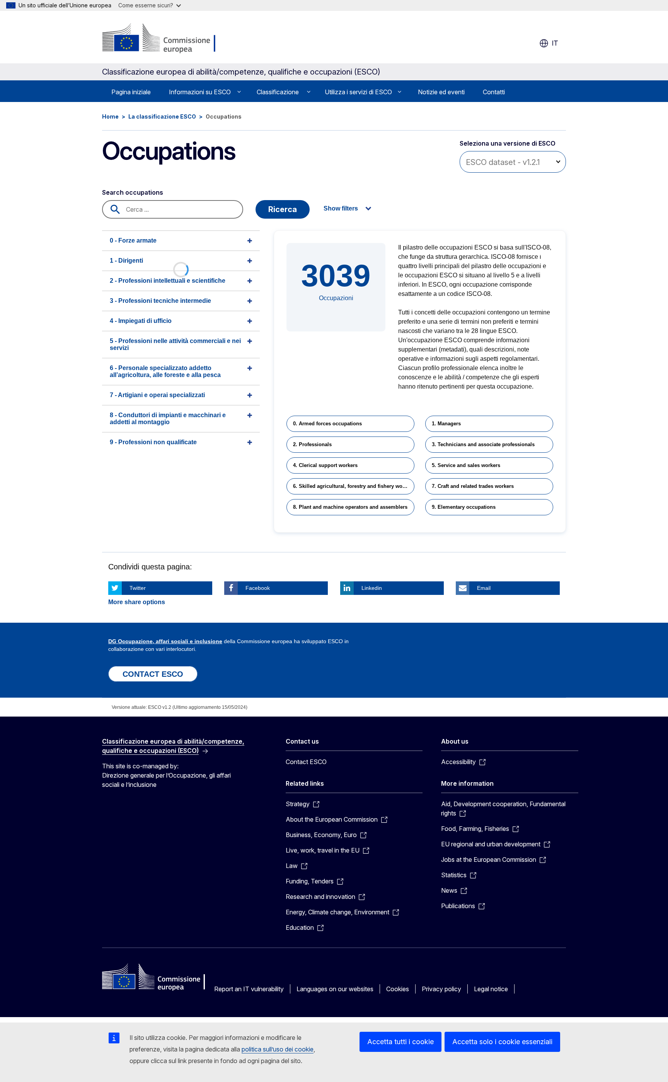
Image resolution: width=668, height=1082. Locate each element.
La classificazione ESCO (162, 116)
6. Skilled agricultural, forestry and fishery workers (353, 486)
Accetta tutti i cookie (400, 1042)
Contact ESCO (306, 762)
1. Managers (446, 423)
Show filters (341, 208)
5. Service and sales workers (466, 465)
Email (484, 588)
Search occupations (132, 192)
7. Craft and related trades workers (473, 486)
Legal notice (491, 989)
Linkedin (371, 588)
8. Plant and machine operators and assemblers (350, 507)
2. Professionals (312, 444)
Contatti (494, 92)
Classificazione (278, 92)
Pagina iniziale (131, 92)
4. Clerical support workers (325, 465)
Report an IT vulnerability (249, 989)
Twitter (138, 588)
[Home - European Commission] (163, 38)
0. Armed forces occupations (327, 423)
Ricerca (282, 209)
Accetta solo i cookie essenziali (502, 1042)
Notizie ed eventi (441, 92)
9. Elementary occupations (464, 507)
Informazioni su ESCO (200, 92)
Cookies (397, 989)
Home (110, 116)
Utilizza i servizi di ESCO (358, 92)
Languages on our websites (335, 989)
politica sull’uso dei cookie (278, 1049)
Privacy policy (441, 989)
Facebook (257, 588)
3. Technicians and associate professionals (483, 444)
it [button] (555, 43)
